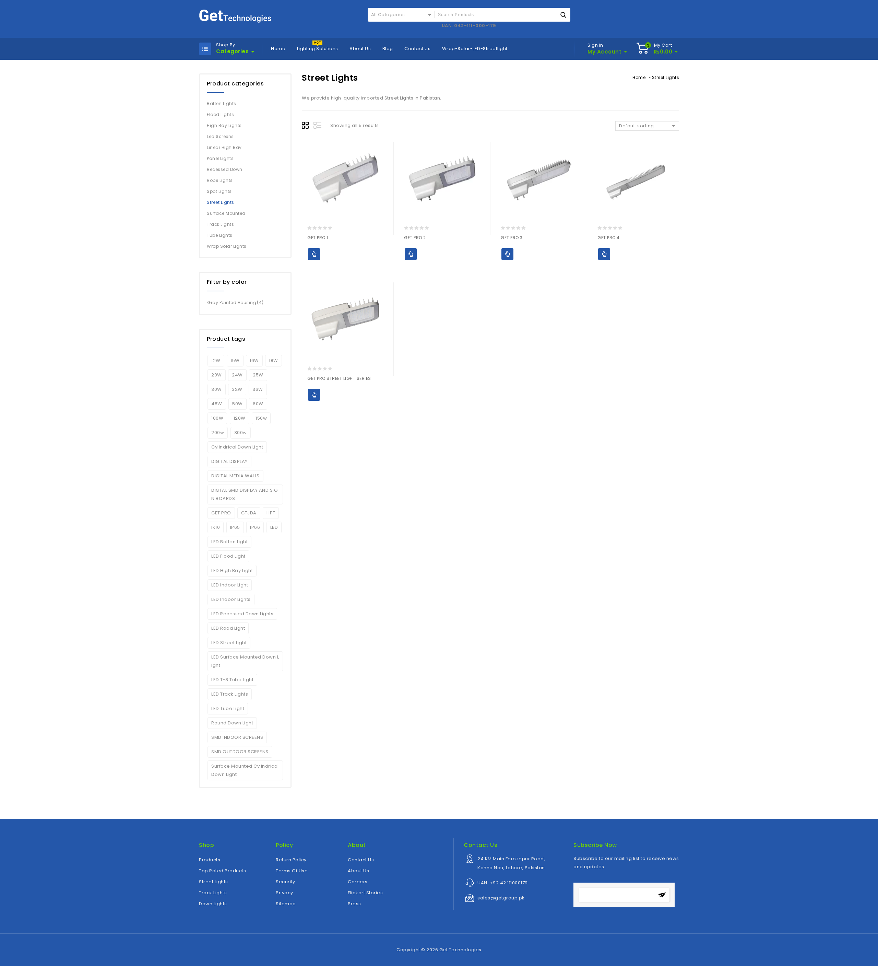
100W (217, 418)
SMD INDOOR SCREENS (237, 737)
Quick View (314, 266)
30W (216, 389)
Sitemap (286, 903)
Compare (327, 266)
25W (258, 375)
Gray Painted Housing (231, 302)
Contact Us (417, 48)
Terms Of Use (292, 871)
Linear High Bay (224, 147)
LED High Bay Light (232, 570)
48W (216, 403)
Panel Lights (220, 158)
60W (258, 403)
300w (240, 432)
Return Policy (291, 860)
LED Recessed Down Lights (242, 613)
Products (209, 860)
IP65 (235, 527)
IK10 (215, 527)
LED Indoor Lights (231, 599)
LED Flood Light (228, 556)
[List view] (317, 126)
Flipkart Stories (365, 892)
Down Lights (213, 903)
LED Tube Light (227, 708)
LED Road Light (228, 628)
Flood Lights (220, 114)
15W (235, 360)
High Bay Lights (224, 125)
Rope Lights (220, 180)
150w (261, 418)
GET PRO (221, 513)
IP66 (255, 527)
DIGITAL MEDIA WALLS (235, 476)
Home (278, 48)
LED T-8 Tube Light (232, 679)
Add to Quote (314, 254)
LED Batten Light (229, 541)
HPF (270, 513)
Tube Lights (220, 235)
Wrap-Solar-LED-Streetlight (475, 48)
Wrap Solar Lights (227, 246)
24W (237, 375)
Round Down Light (232, 723)
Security (285, 881)
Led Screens (220, 136)
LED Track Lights (229, 694)
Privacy (284, 892)
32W (237, 389)
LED (274, 527)
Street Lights (220, 202)
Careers (358, 881)
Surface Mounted (226, 213)
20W (216, 375)
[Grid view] (306, 126)
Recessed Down (224, 169)
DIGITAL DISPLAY (229, 461)
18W (273, 360)
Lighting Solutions (317, 48)
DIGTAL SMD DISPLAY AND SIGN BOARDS (244, 494)
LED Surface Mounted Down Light (245, 661)
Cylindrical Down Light (237, 447)
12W (216, 360)
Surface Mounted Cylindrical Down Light (245, 770)
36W (257, 389)
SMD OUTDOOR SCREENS (240, 751)
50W (237, 403)
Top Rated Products (222, 871)
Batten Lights (221, 103)
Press (354, 903)
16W (254, 360)
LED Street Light (229, 642)
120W (240, 418)
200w (217, 432)
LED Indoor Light (229, 585)
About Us (360, 48)
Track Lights (220, 224)
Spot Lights (219, 191)
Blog (387, 48)
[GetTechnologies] (235, 15)
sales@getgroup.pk (501, 898)
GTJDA (249, 513)
